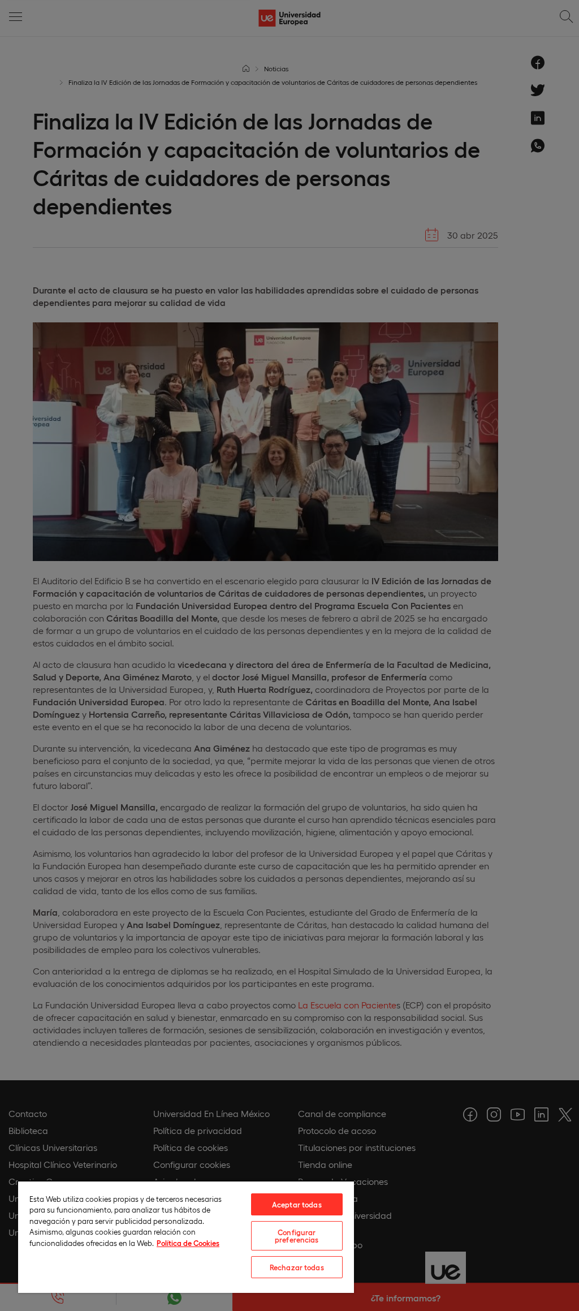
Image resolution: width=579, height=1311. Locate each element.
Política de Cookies (188, 1243)
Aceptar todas (297, 1204)
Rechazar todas (297, 1267)
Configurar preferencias (297, 1236)
